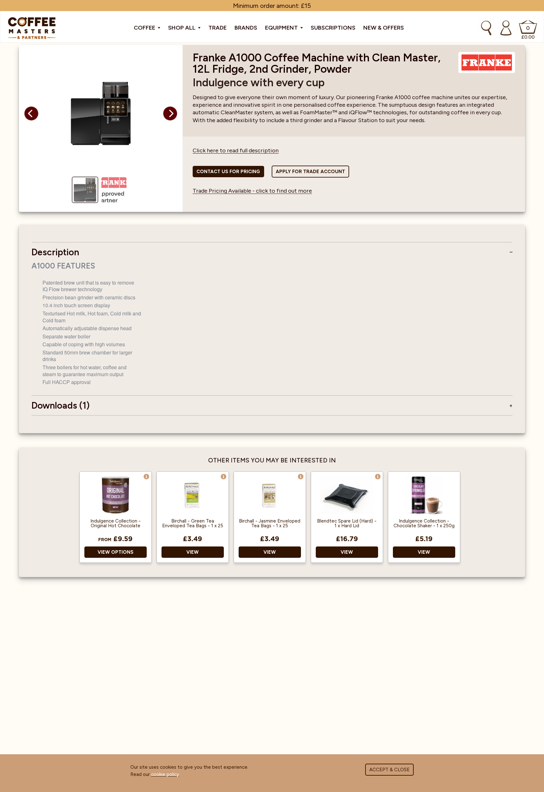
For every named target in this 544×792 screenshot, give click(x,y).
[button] (31, 113)
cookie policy (165, 774)
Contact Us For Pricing (228, 171)
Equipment (282, 27)
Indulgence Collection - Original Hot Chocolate (115, 523)
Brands (246, 27)
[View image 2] (114, 190)
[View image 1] (85, 190)
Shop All (182, 27)
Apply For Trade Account (310, 171)
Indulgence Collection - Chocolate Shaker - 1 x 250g (424, 523)
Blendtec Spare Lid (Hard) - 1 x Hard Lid (347, 523)
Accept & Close (389, 769)
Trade (217, 27)
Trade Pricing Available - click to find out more (252, 190)
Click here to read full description (236, 150)
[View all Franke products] (486, 62)
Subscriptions (333, 27)
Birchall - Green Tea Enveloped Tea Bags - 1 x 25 (192, 523)
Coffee (145, 27)
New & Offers (383, 27)
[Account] (506, 28)
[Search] (486, 28)
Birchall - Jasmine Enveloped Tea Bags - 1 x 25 (269, 523)
